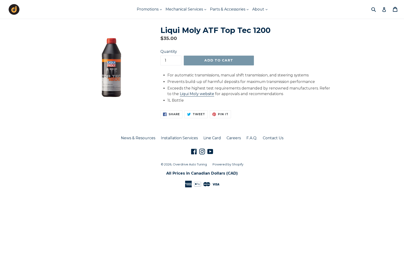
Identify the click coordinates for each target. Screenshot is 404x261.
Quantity (168, 51)
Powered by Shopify (228, 164)
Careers (234, 138)
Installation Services (179, 138)
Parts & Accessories (228, 9)
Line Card (212, 138)
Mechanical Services (185, 9)
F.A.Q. (251, 138)
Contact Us (273, 138)
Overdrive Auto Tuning (190, 164)
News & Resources (138, 138)
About (258, 9)
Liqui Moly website (197, 94)
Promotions (148, 9)
